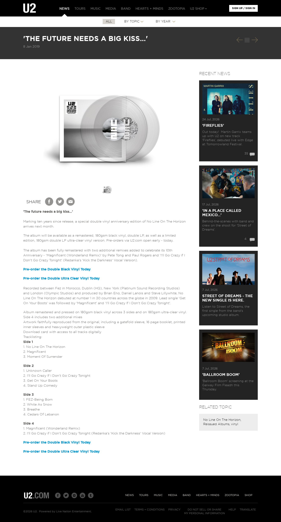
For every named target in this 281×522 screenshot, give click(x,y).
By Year (163, 21)
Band (187, 495)
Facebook (49, 201)
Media (172, 495)
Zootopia (232, 495)
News (129, 495)
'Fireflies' (213, 126)
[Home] (29, 8)
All (109, 21)
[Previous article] (240, 39)
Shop (248, 495)
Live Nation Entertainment (73, 511)
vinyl (234, 424)
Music (158, 495)
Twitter (60, 201)
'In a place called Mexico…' (221, 213)
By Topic (131, 21)
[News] (247, 40)
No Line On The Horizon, (222, 419)
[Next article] (255, 39)
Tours (143, 495)
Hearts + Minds (207, 495)
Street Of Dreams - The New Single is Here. (227, 298)
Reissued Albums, (217, 424)
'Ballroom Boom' (221, 375)
